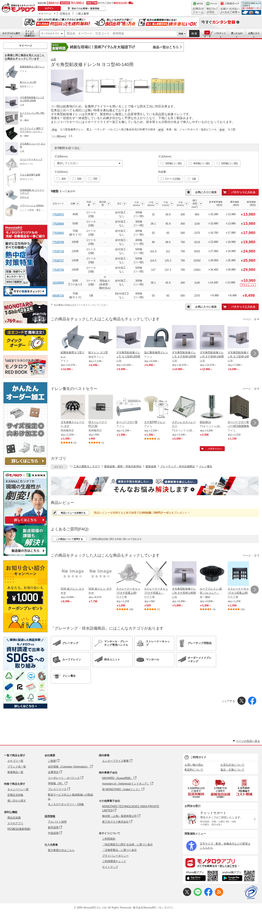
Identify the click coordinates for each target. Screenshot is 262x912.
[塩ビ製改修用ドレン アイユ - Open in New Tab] (156, 337)
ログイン (49, 8)
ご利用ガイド (198, 757)
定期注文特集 (15, 794)
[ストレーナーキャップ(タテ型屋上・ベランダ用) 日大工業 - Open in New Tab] (156, 574)
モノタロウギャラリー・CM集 (66, 804)
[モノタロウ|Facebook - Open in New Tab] (208, 895)
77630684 (58, 223)
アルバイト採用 (57, 821)
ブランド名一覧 (16, 766)
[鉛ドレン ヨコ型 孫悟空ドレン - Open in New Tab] (100, 337)
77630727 (58, 260)
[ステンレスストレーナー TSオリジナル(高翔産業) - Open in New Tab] (184, 407)
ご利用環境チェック (114, 861)
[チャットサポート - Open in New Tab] (212, 8)
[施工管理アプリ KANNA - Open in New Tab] (25, 523)
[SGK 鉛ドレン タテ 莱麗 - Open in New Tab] (100, 574)
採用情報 (50, 816)
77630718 (58, 251)
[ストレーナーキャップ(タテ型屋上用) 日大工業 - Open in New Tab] (128, 574)
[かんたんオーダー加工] (25, 465)
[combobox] (121, 34)
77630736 (58, 269)
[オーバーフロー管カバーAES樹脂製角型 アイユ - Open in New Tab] (240, 407)
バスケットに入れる (243, 192)
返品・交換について (232, 769)
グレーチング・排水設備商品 (177, 466)
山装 (53, 59)
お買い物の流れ (194, 764)
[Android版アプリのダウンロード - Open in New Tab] (239, 876)
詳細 (181, 33)
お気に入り (254, 33)
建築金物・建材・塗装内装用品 (122, 466)
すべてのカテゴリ (50, 33)
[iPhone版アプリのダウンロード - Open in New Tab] (201, 876)
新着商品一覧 (15, 772)
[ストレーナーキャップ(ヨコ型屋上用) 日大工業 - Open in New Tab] (240, 574)
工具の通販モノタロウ (86, 466)
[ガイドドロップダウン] (230, 11)
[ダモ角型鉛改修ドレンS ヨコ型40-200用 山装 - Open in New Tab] (128, 337)
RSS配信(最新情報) (18, 828)
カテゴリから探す (11, 33)
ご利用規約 (108, 838)
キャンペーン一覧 (18, 789)
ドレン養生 (205, 466)
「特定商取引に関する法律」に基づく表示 (127, 844)
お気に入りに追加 (206, 192)
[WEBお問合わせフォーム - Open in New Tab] (198, 8)
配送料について (194, 769)
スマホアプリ (15, 823)
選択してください (67, 163)
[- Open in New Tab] (196, 788)
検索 (194, 33)
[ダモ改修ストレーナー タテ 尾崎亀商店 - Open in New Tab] (73, 407)
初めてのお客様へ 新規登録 (85, 8)
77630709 (58, 242)
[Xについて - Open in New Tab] (187, 895)
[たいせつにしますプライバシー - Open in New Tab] (251, 892)
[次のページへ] (255, 353)
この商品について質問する (69, 539)
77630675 (58, 214)
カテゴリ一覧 (15, 760)
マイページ (44, 13)
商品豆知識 (14, 817)
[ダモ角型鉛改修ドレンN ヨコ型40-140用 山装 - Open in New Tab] (240, 337)
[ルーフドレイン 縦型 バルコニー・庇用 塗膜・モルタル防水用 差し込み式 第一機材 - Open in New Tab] (212, 574)
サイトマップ (110, 867)
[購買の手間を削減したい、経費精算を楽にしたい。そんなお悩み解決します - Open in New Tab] (155, 485)
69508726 (58, 295)
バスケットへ (214, 448)
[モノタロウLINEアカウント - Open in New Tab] (198, 895)
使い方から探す (16, 800)
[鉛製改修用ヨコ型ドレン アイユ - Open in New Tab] (73, 337)
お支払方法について (232, 764)
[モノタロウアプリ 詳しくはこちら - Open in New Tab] (220, 862)
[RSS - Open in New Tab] (219, 895)
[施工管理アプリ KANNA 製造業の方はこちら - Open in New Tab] (25, 554)
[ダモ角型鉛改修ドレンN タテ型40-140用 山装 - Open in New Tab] (212, 337)
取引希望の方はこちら (61, 850)
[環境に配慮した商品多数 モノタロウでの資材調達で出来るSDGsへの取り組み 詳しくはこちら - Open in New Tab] (25, 707)
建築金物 (151, 466)
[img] (19, 8)
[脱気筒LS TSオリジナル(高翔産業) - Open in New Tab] (212, 407)
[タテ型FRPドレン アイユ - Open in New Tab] (156, 407)
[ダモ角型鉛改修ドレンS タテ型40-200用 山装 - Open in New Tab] (184, 337)
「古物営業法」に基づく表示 (119, 850)
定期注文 (65, 13)
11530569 (58, 282)
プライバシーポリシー (115, 855)
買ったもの (236, 33)
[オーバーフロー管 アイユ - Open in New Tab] (128, 407)
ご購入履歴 (82, 13)
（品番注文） (29, 33)
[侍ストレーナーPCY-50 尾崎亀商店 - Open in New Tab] (100, 407)
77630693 (58, 232)
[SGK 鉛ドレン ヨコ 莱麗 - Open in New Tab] (73, 574)
